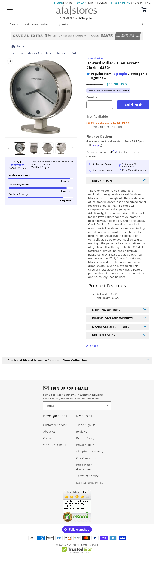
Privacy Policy (85, 444)
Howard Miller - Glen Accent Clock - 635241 (46, 53)
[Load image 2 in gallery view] (34, 148)
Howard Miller (95, 58)
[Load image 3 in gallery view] (48, 148)
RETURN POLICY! (92, 3)
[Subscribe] (106, 405)
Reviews (81, 431)
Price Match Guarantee (84, 467)
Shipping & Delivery (89, 451)
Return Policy (85, 438)
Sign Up (63, 3)
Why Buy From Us (55, 444)
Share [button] (94, 346)
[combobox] (77, 24)
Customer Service (55, 425)
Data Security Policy (89, 482)
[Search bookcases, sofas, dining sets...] (144, 24)
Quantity (91, 97)
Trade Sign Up (86, 425)
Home (20, 46)
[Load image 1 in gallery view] (20, 148)
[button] (144, 9)
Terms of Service (87, 476)
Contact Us (50, 438)
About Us (49, 431)
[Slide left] (9, 148)
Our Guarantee (86, 458)
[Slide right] (73, 148)
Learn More (122, 90)
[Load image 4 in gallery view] (61, 148)
